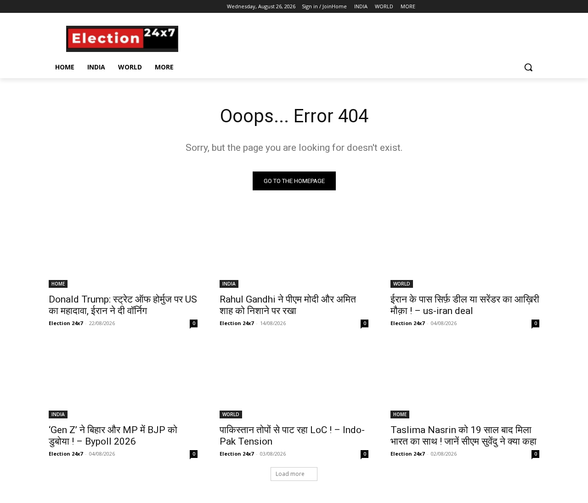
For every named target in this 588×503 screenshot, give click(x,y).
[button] (528, 67)
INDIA (229, 283)
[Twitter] (79, 6)
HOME (58, 283)
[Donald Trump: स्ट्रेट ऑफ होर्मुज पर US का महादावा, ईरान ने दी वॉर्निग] (123, 250)
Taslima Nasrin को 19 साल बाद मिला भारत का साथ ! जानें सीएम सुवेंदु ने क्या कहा (463, 435)
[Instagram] (67, 6)
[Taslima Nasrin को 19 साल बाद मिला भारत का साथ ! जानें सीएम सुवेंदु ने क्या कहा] (464, 381)
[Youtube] (105, 6)
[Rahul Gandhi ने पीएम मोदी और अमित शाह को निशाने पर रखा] (294, 250)
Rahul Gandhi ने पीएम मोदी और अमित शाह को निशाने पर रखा (288, 305)
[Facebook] (54, 6)
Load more (290, 474)
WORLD (401, 283)
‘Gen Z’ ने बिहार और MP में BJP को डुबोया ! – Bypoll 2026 (113, 435)
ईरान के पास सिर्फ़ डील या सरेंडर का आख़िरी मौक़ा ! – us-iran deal (464, 305)
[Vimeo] (92, 6)
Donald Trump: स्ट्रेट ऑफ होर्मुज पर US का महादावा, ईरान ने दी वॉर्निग (123, 305)
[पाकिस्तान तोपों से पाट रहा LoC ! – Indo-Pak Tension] (294, 381)
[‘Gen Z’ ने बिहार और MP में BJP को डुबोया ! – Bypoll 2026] (123, 381)
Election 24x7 (66, 323)
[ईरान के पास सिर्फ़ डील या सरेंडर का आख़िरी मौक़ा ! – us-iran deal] (464, 250)
